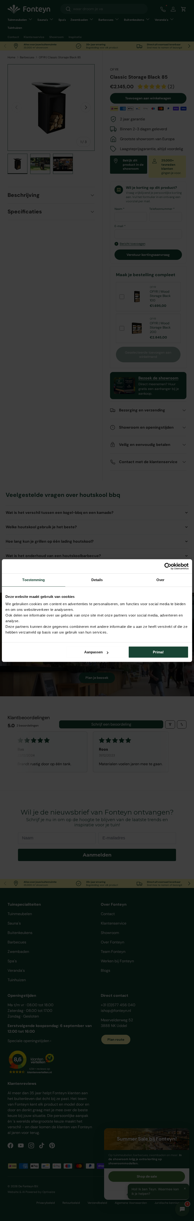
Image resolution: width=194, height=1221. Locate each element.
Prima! (158, 652)
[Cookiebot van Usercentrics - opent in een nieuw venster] (168, 566)
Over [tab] (160, 580)
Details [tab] (97, 580)
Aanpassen (93, 652)
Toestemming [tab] (33, 580)
